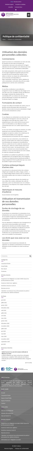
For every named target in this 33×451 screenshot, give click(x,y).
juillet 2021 (4, 313)
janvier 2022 (4, 305)
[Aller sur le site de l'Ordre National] (21, 370)
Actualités (10, 7)
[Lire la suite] (28, 362)
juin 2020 (3, 331)
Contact (3, 403)
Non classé (4, 269)
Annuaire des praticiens (7, 413)
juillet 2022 (4, 302)
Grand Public (4, 266)
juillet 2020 (4, 328)
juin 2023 (3, 300)
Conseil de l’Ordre (5, 395)
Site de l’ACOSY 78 (6, 416)
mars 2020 (3, 336)
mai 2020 (3, 334)
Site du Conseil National (7, 410)
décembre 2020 (5, 323)
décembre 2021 (5, 308)
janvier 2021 (4, 321)
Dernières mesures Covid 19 (8, 285)
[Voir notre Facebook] (2, 370)
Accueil (3, 393)
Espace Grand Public (6, 398)
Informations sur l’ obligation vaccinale (11, 439)
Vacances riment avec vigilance (9, 283)
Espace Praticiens (5, 400)
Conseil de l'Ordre (5, 263)
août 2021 (3, 310)
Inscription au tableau (20, 4)
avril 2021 (3, 315)
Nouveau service (17, 1)
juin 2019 (3, 344)
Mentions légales (8, 448)
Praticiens (3, 271)
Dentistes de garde (9, 4)
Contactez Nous (18, 7)
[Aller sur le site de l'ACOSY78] (9, 370)
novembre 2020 (5, 326)
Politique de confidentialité (22, 448)
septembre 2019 (5, 341)
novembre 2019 (5, 339)
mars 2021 (3, 318)
